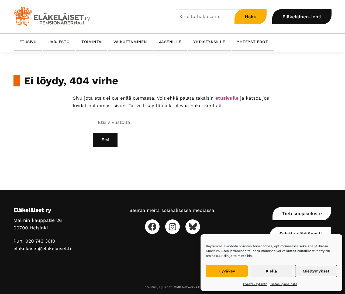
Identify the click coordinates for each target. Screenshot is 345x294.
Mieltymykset (316, 271)
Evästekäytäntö (255, 284)
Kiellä (271, 271)
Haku (251, 16)
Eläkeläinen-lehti (302, 16)
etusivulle (227, 98)
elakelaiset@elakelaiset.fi (42, 248)
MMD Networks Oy (188, 287)
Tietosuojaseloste (283, 284)
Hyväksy (227, 271)
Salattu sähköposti (300, 233)
